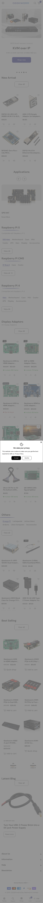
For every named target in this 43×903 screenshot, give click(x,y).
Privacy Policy (19, 454)
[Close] (41, 442)
